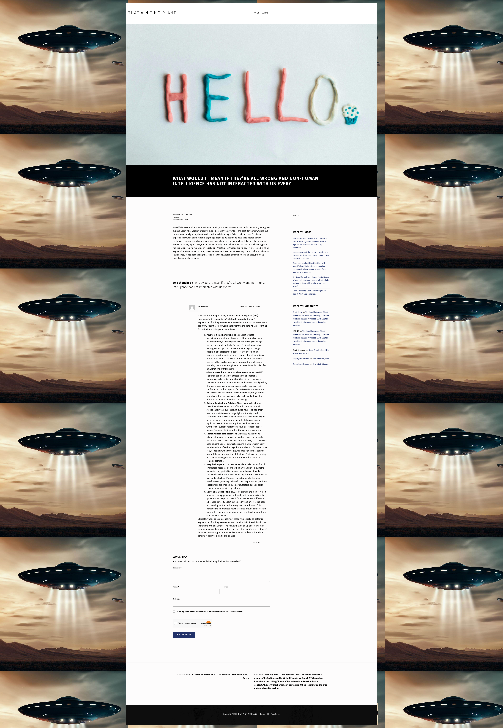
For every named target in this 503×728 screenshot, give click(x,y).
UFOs (187, 220)
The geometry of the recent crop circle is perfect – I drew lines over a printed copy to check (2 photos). (311, 255)
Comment (177, 568)
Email (226, 587)
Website (176, 599)
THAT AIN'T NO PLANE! (247, 714)
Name (176, 587)
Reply (258, 543)
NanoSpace (275, 714)
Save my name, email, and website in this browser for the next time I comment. (210, 612)
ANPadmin (203, 306)
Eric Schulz (297, 312)
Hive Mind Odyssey (321, 359)
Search (296, 215)
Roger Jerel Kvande (301, 359)
